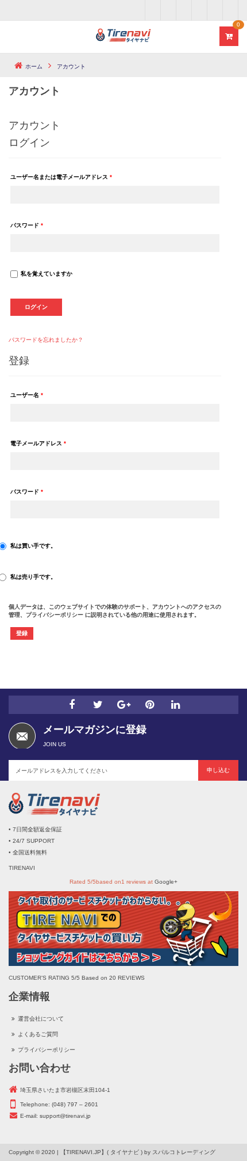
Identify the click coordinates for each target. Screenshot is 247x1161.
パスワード (26, 225)
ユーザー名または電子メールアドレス (61, 177)
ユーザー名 (26, 395)
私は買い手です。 (33, 546)
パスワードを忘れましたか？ (46, 340)
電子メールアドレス (38, 443)
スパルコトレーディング (183, 1152)
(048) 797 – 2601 (75, 1104)
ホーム (34, 66)
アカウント (34, 125)
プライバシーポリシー (54, 615)
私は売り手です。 (33, 577)
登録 (22, 633)
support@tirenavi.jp (65, 1116)
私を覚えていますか (46, 273)
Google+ (166, 882)
